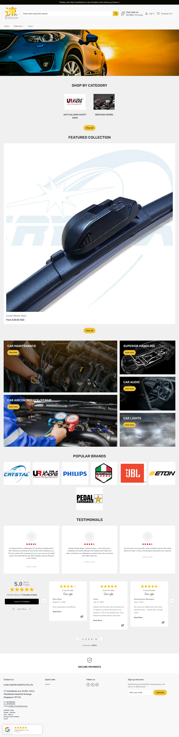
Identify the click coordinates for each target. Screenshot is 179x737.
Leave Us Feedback (22, 602)
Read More (57, 612)
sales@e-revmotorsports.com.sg (17, 706)
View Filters (21, 609)
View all (89, 128)
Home (6, 26)
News (30, 26)
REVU (94, 645)
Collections (18, 26)
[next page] (172, 601)
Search (47, 684)
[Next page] (101, 639)
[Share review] (82, 617)
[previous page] (44, 601)
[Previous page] (78, 639)
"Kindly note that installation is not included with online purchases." (89, 2)
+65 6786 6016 (10, 702)
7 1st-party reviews (29, 595)
